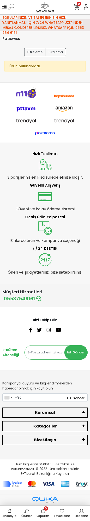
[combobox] (8, 398)
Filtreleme (35, 52)
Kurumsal (45, 412)
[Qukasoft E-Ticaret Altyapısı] (45, 500)
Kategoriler (45, 426)
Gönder (78, 352)
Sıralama (56, 52)
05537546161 (20, 298)
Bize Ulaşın (45, 440)
